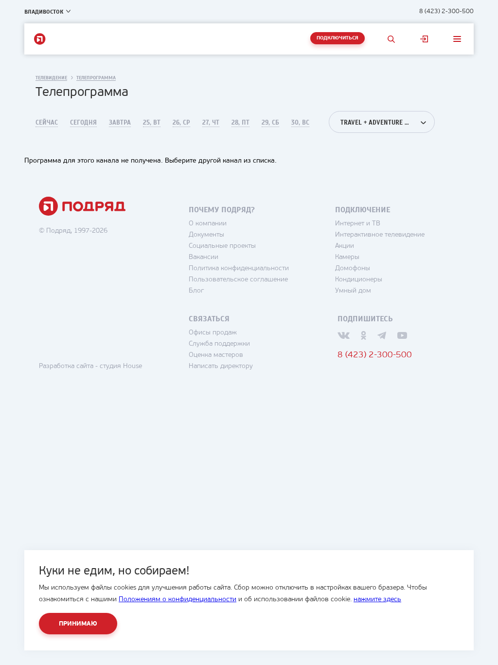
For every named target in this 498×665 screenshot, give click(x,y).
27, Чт (210, 123)
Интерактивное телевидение (380, 235)
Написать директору (221, 366)
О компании (208, 223)
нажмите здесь (377, 599)
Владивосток (43, 11)
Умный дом (353, 291)
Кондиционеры (358, 279)
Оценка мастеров (216, 355)
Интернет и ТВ (357, 223)
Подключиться (337, 38)
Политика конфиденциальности (239, 268)
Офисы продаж (213, 332)
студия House (121, 366)
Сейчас (47, 123)
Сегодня (83, 123)
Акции (344, 246)
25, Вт (151, 123)
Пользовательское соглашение (238, 279)
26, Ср (181, 123)
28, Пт (240, 123)
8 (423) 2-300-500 (446, 11)
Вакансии (203, 257)
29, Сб (270, 123)
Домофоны (352, 268)
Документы (206, 235)
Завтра (120, 123)
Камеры (347, 257)
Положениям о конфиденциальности (177, 599)
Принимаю (78, 624)
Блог (196, 291)
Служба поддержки (219, 344)
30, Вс (300, 123)
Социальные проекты (222, 246)
